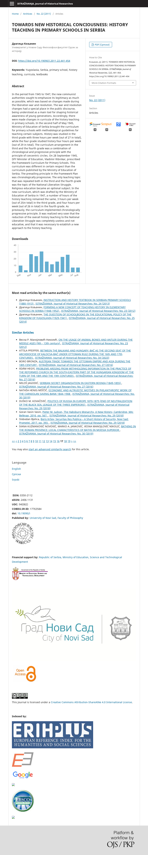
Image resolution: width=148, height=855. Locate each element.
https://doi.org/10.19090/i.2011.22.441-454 (44, 60)
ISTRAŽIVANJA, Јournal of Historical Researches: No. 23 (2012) (98, 311)
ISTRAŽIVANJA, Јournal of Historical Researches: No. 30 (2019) (56, 433)
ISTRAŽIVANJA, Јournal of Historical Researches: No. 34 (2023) (72, 357)
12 (43, 441)
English (16, 468)
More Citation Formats (104, 82)
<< (13, 441)
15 (54, 441)
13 (47, 441)
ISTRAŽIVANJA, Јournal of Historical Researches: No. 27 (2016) (76, 365)
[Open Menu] (12, 3)
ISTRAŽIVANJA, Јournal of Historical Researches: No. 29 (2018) (86, 415)
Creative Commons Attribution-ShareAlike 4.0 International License (91, 702)
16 (58, 441)
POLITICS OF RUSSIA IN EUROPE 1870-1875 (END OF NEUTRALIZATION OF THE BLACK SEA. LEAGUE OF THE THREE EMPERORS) (75, 402)
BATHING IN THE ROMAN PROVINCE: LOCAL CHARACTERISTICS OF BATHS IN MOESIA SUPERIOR (77, 428)
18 (65, 441)
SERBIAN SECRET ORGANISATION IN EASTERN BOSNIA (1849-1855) (80, 383)
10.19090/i (24, 513)
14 (50, 441)
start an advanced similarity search (50, 449)
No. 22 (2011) (44, 13)
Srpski (15, 479)
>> (74, 441)
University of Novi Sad (43, 518)
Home (15, 13)
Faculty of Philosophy (70, 518)
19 (69, 441)
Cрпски (16, 474)
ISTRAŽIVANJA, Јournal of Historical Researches (45, 3)
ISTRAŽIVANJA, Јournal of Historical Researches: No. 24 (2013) (73, 303)
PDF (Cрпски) (102, 44)
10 (36, 441)
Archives (27, 13)
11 (40, 441)
